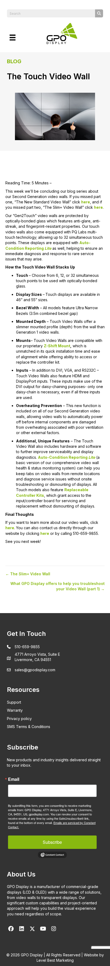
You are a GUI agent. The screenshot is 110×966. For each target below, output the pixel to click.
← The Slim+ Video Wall (27, 574)
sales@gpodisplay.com (35, 669)
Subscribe (52, 842)
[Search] (99, 13)
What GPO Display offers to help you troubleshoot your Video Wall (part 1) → (57, 586)
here (85, 202)
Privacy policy (19, 718)
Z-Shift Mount (57, 346)
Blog (14, 61)
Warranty (15, 710)
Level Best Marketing (55, 960)
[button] (11, 929)
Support (14, 702)
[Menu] (12, 37)
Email (13, 779)
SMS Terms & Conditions (28, 726)
